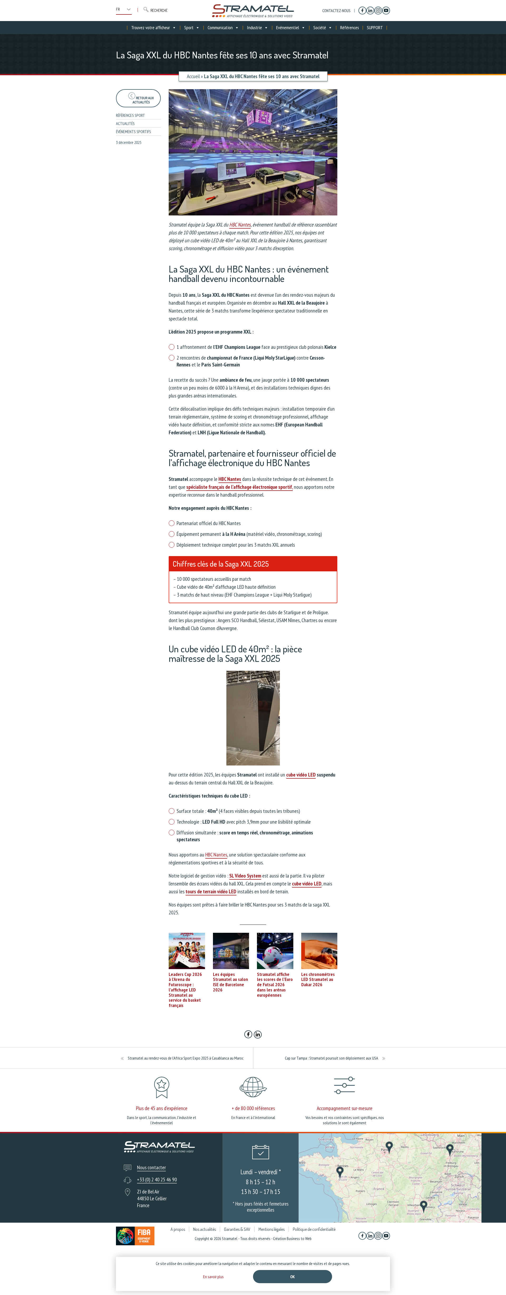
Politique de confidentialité (314, 1229)
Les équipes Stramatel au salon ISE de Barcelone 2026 (230, 982)
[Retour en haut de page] (492, 1281)
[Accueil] (253, 10)
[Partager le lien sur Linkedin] (257, 1035)
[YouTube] (386, 10)
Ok (292, 1276)
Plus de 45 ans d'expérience (161, 1108)
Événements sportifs (133, 131)
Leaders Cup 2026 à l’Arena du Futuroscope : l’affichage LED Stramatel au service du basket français (185, 990)
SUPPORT (375, 27)
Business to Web (299, 1238)
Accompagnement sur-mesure (344, 1108)
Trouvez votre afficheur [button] (150, 27)
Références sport (130, 115)
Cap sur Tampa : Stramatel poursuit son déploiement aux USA (331, 1058)
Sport (188, 27)
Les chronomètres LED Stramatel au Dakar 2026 (318, 979)
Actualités (125, 123)
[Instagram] (378, 10)
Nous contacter (151, 1167)
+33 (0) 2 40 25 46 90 (157, 1179)
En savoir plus (213, 1276)
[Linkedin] (370, 10)
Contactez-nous (336, 10)
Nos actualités (204, 1229)
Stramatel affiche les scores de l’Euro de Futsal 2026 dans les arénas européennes (275, 984)
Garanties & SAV (237, 1229)
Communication (220, 27)
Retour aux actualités (143, 100)
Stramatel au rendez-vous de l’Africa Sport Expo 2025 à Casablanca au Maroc (186, 1058)
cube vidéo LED (301, 774)
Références (349, 27)
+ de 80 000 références (253, 1108)
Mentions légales (272, 1229)
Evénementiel (287, 27)
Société (319, 27)
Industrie (254, 27)
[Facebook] (362, 10)
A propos (178, 1229)
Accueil (193, 76)
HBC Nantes (240, 224)
